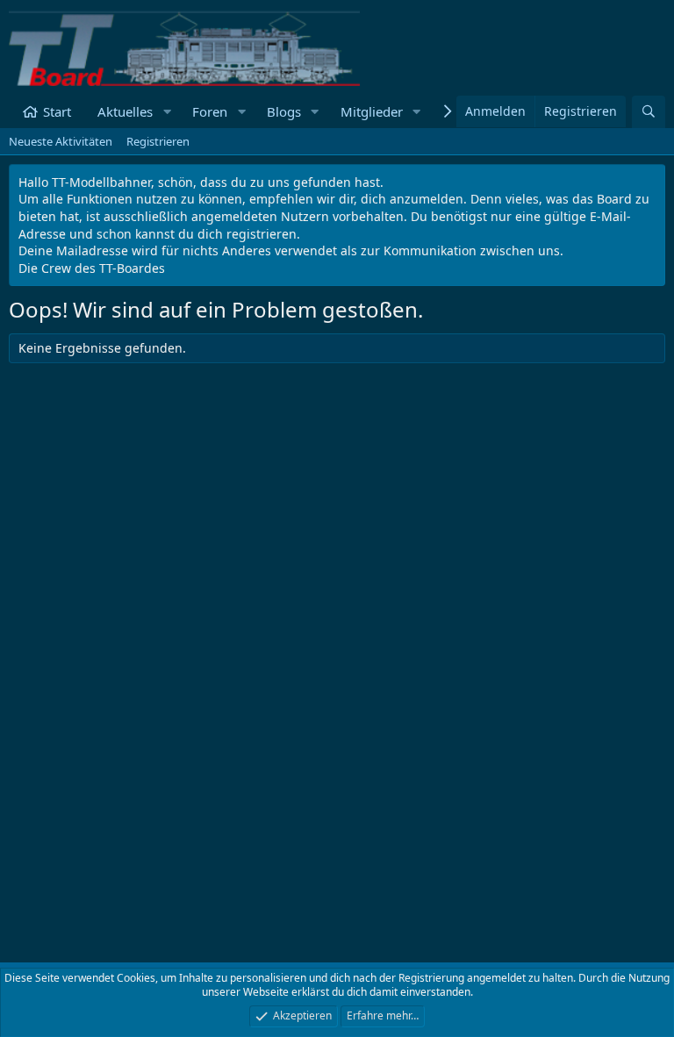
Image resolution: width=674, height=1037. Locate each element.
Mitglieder (372, 111)
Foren (209, 111)
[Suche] (648, 112)
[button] (166, 112)
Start (57, 111)
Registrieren (158, 141)
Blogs (284, 111)
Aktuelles (125, 111)
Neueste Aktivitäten (60, 141)
